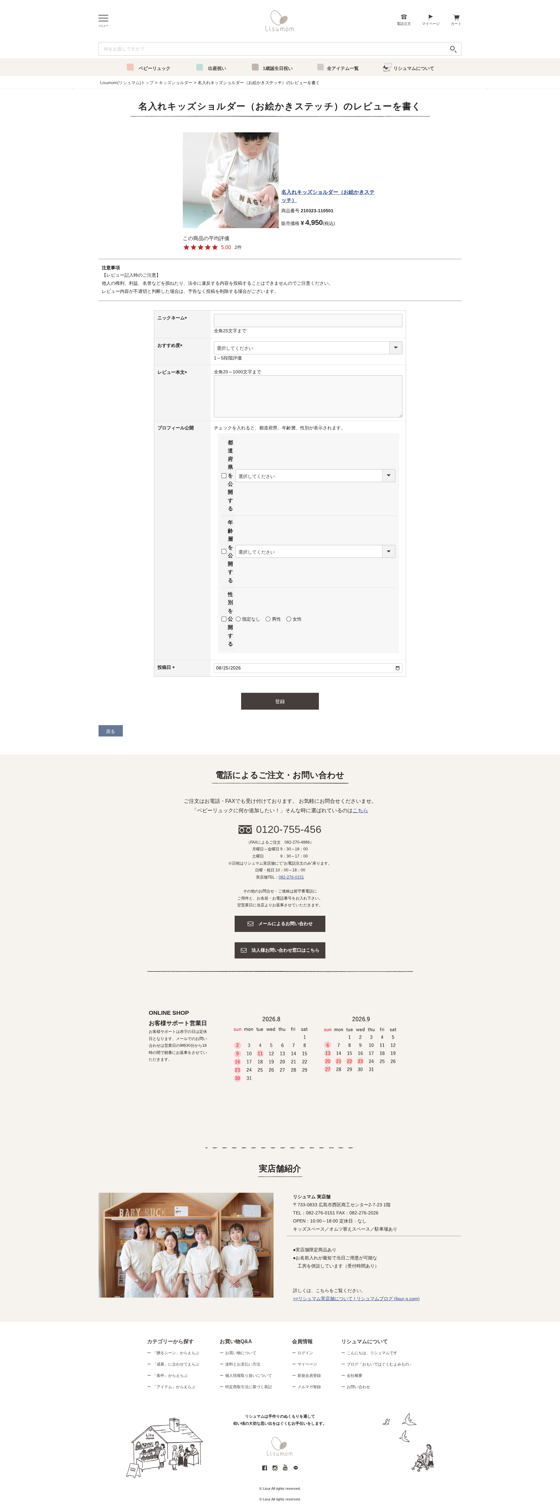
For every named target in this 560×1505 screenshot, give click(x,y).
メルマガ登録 (309, 1387)
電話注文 (404, 24)
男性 (276, 619)
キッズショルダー (175, 82)
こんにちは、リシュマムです (372, 1353)
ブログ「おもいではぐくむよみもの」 (380, 1364)
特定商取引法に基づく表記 (248, 1387)
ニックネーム (173, 317)
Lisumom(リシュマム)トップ (127, 82)
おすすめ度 (171, 345)
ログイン (305, 1353)
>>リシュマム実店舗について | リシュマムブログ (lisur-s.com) (356, 1298)
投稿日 (167, 667)
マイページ (431, 24)
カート (456, 24)
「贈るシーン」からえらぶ (176, 1353)
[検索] (453, 49)
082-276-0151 (291, 877)
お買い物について (240, 1353)
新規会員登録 (309, 1375)
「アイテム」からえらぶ (174, 1387)
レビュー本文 (173, 372)
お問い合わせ (358, 1387)
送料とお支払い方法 (242, 1364)
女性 (297, 619)
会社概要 (354, 1375)
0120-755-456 (288, 829)
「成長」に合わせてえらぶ (176, 1364)
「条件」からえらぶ (170, 1375)
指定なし (251, 619)
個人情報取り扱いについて (248, 1375)
